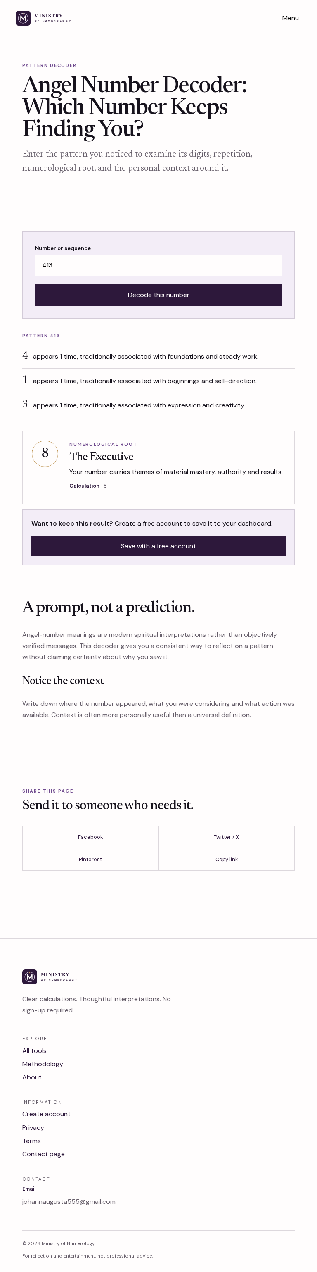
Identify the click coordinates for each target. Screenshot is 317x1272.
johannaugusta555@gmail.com (69, 1201)
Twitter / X (226, 837)
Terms (31, 1140)
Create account (46, 1114)
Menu (290, 18)
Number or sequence (63, 248)
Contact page (43, 1154)
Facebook (90, 837)
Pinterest (90, 859)
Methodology (42, 1064)
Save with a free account (158, 546)
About (32, 1077)
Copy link (226, 859)
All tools (34, 1050)
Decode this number (158, 295)
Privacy (33, 1127)
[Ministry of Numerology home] (54, 18)
